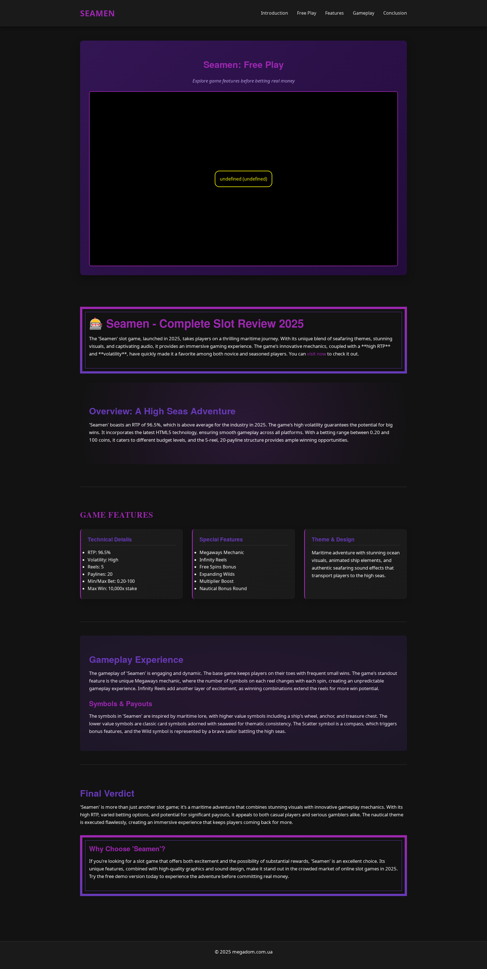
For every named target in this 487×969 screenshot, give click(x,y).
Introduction (274, 13)
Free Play (306, 13)
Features (334, 13)
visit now (316, 353)
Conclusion (395, 13)
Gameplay (363, 13)
